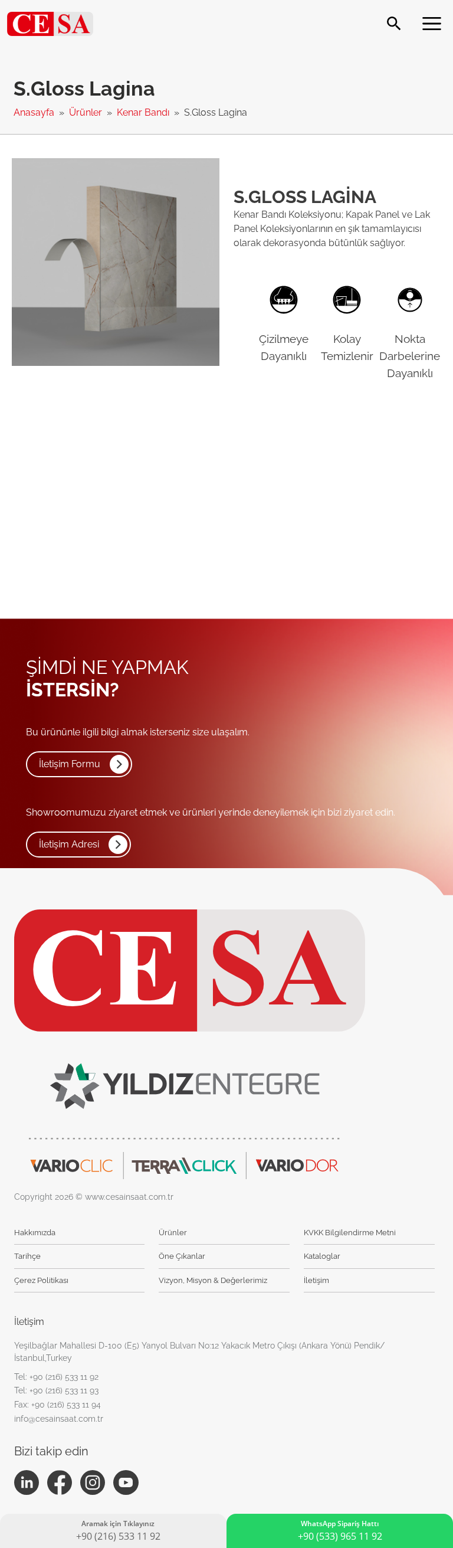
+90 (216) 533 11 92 (64, 1377)
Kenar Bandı (144, 112)
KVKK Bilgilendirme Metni (350, 1232)
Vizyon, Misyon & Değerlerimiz (213, 1280)
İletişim (316, 1280)
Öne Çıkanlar (182, 1256)
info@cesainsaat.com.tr (58, 1418)
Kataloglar (322, 1256)
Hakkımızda (34, 1232)
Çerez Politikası (41, 1280)
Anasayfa (35, 112)
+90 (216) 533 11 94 (66, 1404)
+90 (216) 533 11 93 (64, 1390)
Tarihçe (27, 1256)
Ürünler (86, 112)
